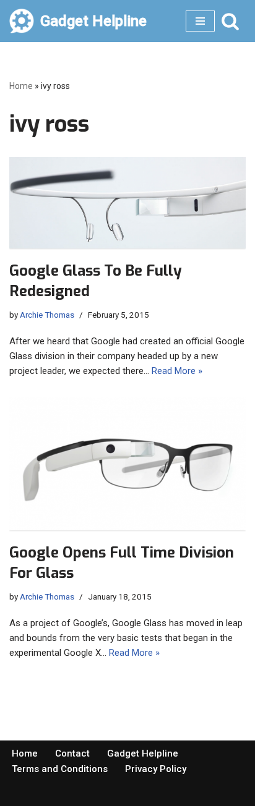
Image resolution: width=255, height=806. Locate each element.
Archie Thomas (47, 315)
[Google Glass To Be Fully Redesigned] (127, 202)
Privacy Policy (155, 768)
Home (21, 86)
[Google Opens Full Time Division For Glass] (127, 463)
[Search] (230, 21)
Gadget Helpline (142, 753)
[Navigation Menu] (200, 21)
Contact (72, 753)
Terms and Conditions (60, 768)
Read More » (177, 370)
